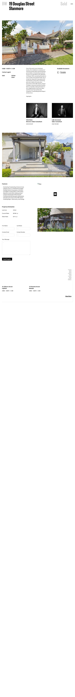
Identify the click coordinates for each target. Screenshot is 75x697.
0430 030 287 (29, 124)
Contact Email (5, 232)
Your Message (5, 239)
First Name (5, 225)
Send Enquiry (7, 259)
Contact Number (21, 232)
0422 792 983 (55, 124)
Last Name (19, 225)
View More (68, 296)
